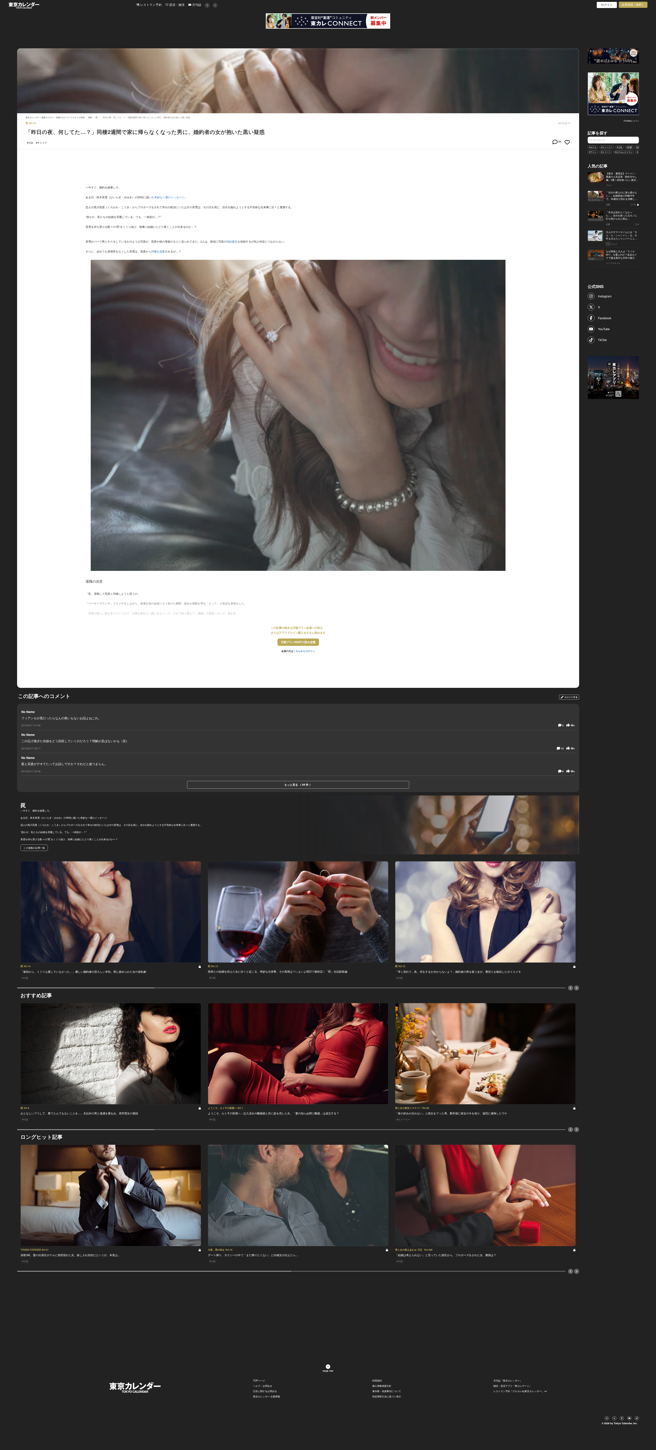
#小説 (619, 147)
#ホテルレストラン (623, 151)
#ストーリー (606, 147)
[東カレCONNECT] (328, 21)
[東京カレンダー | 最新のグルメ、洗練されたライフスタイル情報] (72, 5)
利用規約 (377, 1380)
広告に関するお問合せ (265, 1391)
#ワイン (593, 151)
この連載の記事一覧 (34, 847)
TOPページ (259, 1380)
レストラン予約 (150, 4)
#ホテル (593, 147)
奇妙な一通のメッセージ (169, 197)
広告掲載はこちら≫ (631, 121)
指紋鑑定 (232, 241)
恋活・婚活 (176, 4)
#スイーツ (605, 151)
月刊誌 (196, 4)
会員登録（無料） (633, 4)
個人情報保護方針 (381, 1386)
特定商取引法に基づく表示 (386, 1396)
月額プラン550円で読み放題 (298, 642)
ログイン (607, 4)
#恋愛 (629, 147)
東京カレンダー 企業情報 (266, 1396)
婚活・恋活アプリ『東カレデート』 (512, 1386)
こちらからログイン (304, 651)
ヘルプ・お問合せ (262, 1386)
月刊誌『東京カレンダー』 (507, 1380)
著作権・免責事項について (386, 1391)
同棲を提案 (158, 251)
